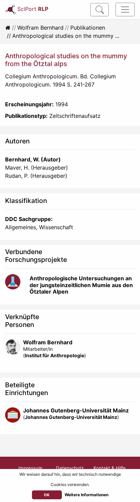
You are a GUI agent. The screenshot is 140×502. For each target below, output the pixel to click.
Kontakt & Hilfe (109, 468)
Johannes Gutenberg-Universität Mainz (76, 410)
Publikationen (87, 27)
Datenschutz (70, 468)
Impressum (30, 468)
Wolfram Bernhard (40, 27)
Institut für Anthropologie (54, 355)
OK (47, 494)
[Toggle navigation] (125, 9)
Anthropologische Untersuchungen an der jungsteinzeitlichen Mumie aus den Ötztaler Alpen (81, 285)
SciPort (32, 8)
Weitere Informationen (86, 494)
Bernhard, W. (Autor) (33, 159)
